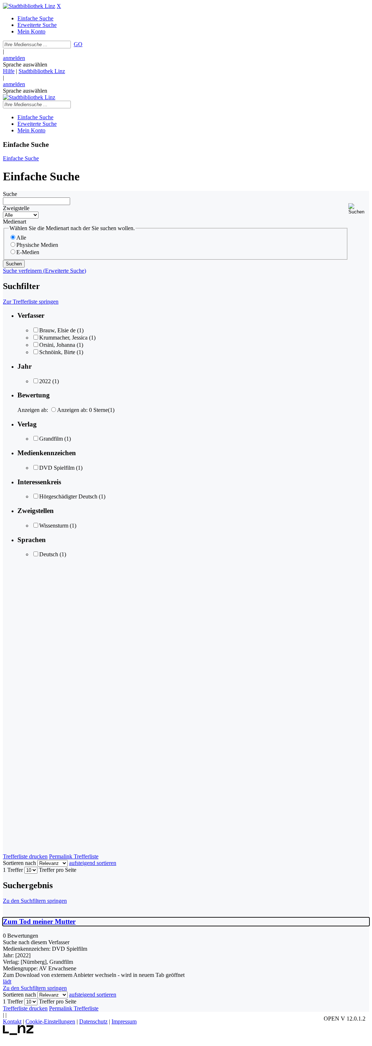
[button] (358, 209)
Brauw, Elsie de (57, 330)
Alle (21, 238)
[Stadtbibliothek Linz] (29, 6)
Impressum (124, 1021)
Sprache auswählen (25, 64)
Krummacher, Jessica (63, 337)
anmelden (14, 58)
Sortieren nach (19, 863)
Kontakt (12, 1021)
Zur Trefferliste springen (30, 301)
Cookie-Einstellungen (50, 1021)
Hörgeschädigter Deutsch (68, 496)
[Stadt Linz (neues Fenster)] (18, 1033)
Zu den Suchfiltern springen (35, 901)
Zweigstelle (16, 208)
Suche (10, 194)
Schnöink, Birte (57, 352)
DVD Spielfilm (56, 468)
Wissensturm (53, 525)
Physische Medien (37, 245)
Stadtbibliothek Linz (42, 71)
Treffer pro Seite (57, 870)
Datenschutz (93, 1021)
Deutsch (48, 554)
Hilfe (9, 71)
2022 (45, 381)
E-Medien (27, 252)
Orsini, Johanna (57, 345)
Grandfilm (51, 439)
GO (78, 44)
